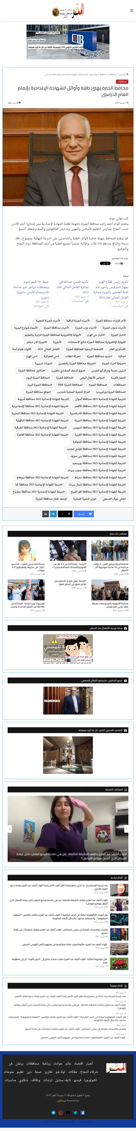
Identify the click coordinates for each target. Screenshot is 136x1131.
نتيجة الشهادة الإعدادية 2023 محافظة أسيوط (42, 399)
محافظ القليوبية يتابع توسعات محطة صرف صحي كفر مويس (110, 605)
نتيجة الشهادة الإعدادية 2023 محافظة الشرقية (39, 427)
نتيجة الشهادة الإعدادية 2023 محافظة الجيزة (99, 420)
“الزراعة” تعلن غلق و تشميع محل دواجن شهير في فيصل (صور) (70, 582)
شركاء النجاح (89, 1072)
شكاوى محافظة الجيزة (31, 370)
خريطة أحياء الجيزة (113, 363)
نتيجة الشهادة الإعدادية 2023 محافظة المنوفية (98, 442)
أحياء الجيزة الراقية (77, 320)
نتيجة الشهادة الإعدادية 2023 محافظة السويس (98, 427)
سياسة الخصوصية (85, 1122)
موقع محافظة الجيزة (37, 392)
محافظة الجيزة (97, 385)
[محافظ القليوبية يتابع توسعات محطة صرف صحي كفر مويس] (109, 589)
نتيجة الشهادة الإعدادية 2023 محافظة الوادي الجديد (95, 449)
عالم (68, 1064)
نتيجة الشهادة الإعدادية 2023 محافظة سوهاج (42, 477)
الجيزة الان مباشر (36, 342)
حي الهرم (31, 356)
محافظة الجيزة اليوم (39, 385)
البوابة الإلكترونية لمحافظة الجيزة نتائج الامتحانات (96, 342)
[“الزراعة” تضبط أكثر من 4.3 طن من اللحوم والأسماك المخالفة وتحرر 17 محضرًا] (68, 550)
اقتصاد (78, 1064)
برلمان (19, 1064)
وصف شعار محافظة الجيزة (50, 499)
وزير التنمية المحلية (84, 499)
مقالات (72, 1072)
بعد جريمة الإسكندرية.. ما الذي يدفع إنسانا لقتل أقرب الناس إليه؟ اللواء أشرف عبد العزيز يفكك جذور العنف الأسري (59, 887)
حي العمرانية (51, 356)
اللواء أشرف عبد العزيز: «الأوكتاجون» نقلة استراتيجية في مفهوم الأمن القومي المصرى (65, 944)
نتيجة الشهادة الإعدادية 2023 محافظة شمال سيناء (96, 484)
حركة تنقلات (72, 356)
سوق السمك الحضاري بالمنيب (67, 370)
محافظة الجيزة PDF (69, 385)
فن (10, 1064)
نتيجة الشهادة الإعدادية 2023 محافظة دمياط (99, 477)
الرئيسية (122, 74)
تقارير (48, 1072)
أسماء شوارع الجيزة (25, 328)
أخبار (89, 1064)
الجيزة (56, 342)
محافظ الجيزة (64, 377)
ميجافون (61, 1100)
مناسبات (10, 1080)
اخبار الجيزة (117, 335)
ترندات (47, 1080)
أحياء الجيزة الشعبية (47, 320)
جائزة (121, 356)
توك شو (60, 1072)
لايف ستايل (63, 1080)
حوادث (58, 1064)
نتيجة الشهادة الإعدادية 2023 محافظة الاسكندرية (97, 413)
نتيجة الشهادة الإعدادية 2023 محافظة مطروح (38, 491)
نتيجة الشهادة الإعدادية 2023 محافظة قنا (38, 484)
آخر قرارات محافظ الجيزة (110, 320)
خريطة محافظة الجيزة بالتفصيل (76, 363)
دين (29, 1072)
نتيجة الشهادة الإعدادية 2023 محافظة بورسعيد (98, 463)
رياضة (46, 1064)
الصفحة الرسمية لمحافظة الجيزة (84, 349)
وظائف (35, 1080)
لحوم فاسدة (117, 377)
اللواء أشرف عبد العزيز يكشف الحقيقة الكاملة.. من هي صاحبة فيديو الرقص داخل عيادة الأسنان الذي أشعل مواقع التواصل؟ (71, 856)
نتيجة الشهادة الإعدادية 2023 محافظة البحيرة (37, 413)
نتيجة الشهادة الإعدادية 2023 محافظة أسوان (99, 399)
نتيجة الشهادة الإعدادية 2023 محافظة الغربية (99, 434)
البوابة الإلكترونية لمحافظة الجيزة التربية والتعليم (52, 335)
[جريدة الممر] (68, 10)
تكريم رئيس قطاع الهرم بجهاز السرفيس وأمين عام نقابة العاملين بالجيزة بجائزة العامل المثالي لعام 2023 (110, 290)
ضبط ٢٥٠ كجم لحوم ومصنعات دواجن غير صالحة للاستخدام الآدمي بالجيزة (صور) (31, 290)
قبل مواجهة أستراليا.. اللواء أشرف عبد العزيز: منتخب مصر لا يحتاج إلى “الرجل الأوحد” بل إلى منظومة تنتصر (60, 961)
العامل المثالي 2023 (48, 349)
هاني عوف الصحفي (113, 499)
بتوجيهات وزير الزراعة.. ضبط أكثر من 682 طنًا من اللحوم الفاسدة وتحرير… (27, 605)
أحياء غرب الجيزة (85, 328)
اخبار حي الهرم (95, 335)
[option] (68, 829)
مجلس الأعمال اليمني (91, 377)
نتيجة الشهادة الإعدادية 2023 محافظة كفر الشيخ (97, 491)
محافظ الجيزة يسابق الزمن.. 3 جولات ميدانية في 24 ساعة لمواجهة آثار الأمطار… (110, 567)
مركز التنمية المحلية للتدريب (73, 392)
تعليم (20, 1072)
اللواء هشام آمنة (21, 349)
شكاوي (23, 1080)
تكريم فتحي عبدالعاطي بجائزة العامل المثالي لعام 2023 (73, 287)
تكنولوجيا (90, 1080)
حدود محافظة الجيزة (99, 356)
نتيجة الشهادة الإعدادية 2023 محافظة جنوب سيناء (96, 470)
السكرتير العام (116, 349)
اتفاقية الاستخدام (68, 1122)
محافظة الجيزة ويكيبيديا (110, 392)
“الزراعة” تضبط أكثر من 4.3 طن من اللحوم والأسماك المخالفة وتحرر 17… (68, 565)
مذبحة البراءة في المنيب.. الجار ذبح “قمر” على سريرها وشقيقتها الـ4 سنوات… (28, 567)
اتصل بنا (45, 1122)
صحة (38, 1072)
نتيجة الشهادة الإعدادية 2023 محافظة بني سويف (97, 456)
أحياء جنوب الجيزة (113, 328)
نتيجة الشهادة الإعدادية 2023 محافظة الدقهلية (41, 420)
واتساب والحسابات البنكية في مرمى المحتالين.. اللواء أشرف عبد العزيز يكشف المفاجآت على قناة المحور (61, 931)
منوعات (9, 1072)
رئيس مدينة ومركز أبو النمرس (107, 370)
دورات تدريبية (43, 363)
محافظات (112, 74)
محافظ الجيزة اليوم (37, 377)
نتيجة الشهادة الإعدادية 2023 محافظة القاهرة (42, 434)
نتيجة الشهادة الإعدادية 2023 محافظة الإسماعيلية (39, 406)
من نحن (54, 1122)
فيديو (77, 1080)
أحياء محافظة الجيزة (56, 328)
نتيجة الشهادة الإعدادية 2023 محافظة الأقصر (99, 406)
